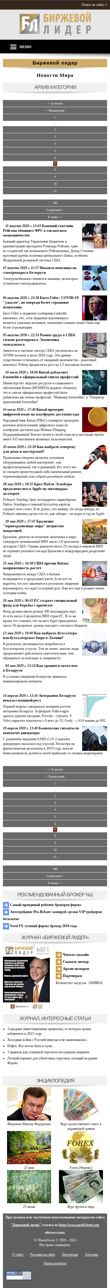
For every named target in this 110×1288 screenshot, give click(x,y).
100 (55, 202)
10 (55, 183)
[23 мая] (29, 1163)
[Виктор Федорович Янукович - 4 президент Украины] (29, 1119)
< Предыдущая (55, 110)
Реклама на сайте (42, 1254)
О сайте (17, 1254)
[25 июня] (29, 1202)
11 (55, 190)
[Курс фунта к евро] (81, 1202)
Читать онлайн (75, 954)
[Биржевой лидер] (55, 35)
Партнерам (72, 975)
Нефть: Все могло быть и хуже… (31, 1046)
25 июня (29, 1207)
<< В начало (55, 103)
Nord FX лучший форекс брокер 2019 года (43, 926)
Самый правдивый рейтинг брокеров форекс (45, 905)
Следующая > (55, 210)
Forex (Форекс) (81, 1168)
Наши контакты (55, 1263)
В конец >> (55, 217)
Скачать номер (75, 961)
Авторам (91, 1254)
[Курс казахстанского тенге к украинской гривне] (81, 1119)
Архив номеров (75, 968)
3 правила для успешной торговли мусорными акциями (48, 1052)
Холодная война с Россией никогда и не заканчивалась (47, 1040)
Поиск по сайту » (94, 5)
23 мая (29, 1168)
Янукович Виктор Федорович (29, 1124)
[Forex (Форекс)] (81, 1163)
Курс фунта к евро (80, 1207)
